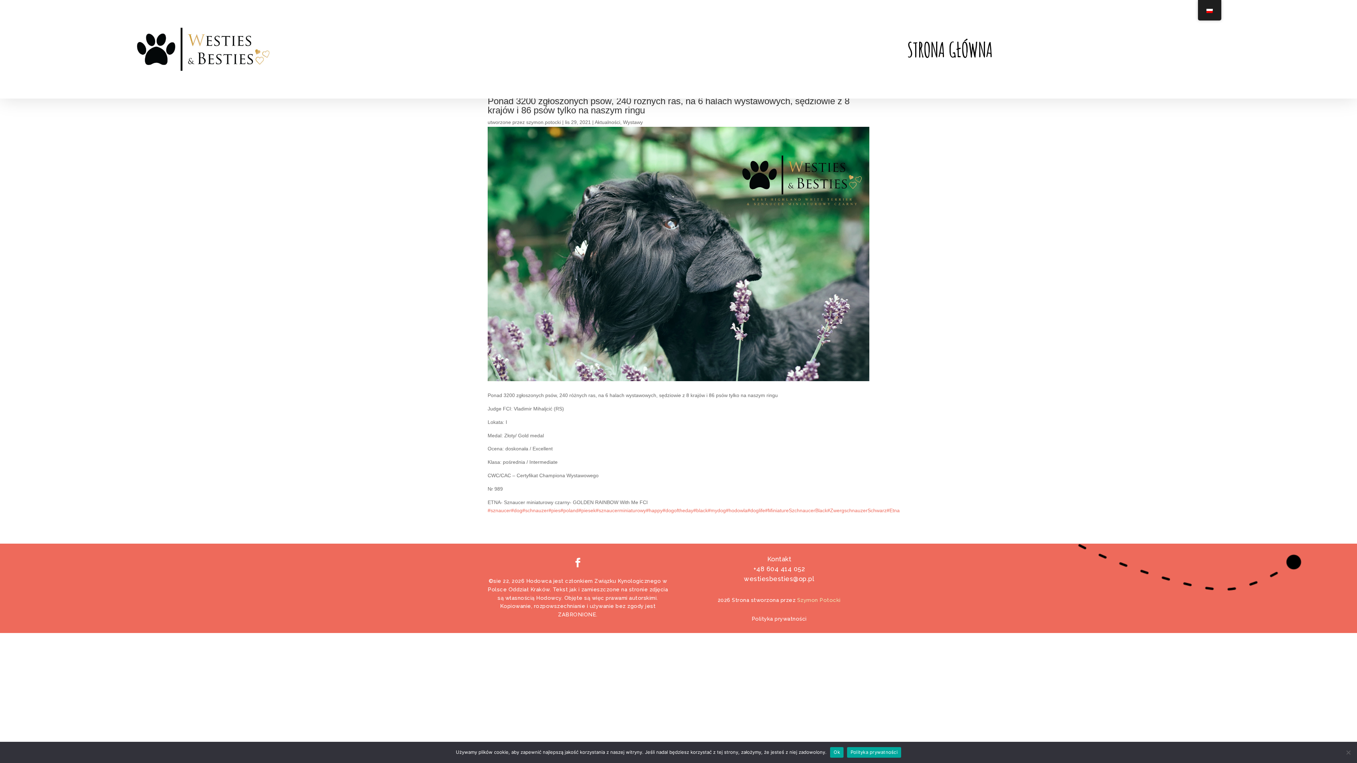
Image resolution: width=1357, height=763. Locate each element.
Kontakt (779, 559)
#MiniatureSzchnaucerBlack (796, 510)
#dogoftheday (678, 510)
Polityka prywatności (779, 619)
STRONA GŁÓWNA (950, 51)
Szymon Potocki (819, 600)
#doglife (756, 510)
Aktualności (607, 122)
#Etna (893, 510)
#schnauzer (535, 510)
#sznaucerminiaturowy (621, 510)
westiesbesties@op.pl (779, 578)
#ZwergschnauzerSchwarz (857, 510)
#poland (569, 510)
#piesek (587, 510)
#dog (516, 510)
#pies (554, 510)
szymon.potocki (543, 122)
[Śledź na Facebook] (578, 562)
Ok (837, 752)
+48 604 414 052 (779, 569)
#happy (654, 510)
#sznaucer (499, 510)
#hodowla (736, 510)
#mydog (717, 510)
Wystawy (633, 122)
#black (700, 510)
